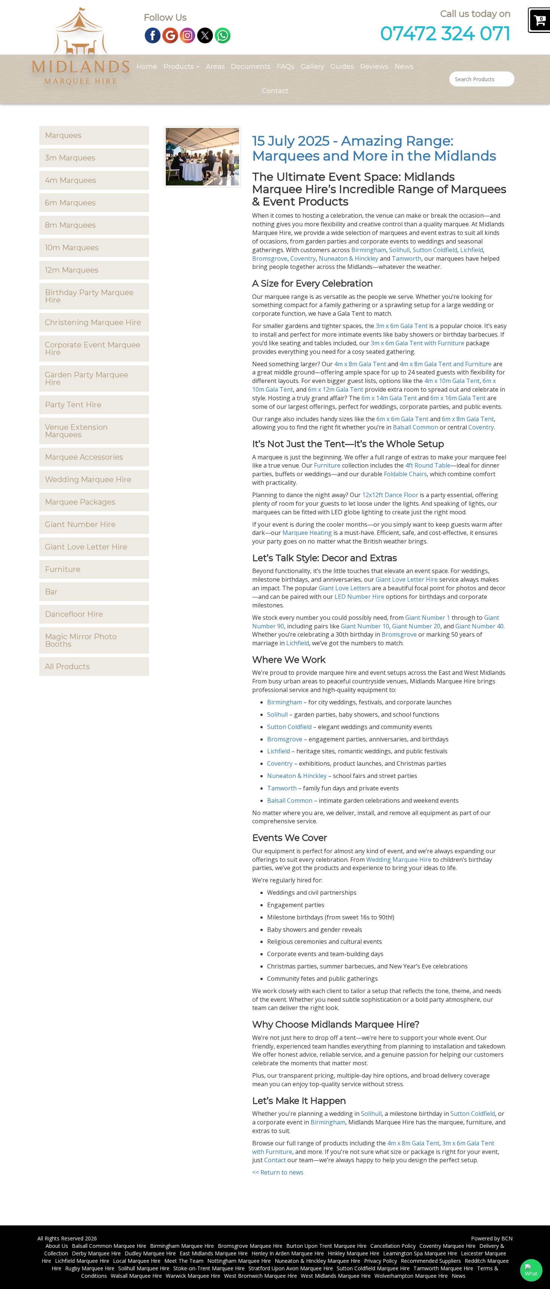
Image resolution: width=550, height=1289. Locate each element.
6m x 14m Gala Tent (389, 398)
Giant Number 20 (416, 626)
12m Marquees (71, 270)
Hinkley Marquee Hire (353, 1253)
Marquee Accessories (84, 457)
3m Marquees (70, 157)
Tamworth (406, 258)
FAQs (285, 66)
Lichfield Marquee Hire (82, 1260)
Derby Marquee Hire (96, 1253)
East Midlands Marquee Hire (214, 1253)
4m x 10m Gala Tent (452, 381)
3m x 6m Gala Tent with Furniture (417, 343)
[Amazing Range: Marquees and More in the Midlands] (202, 156)
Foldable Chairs (405, 474)
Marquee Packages (80, 501)
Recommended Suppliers (431, 1260)
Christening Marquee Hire (93, 322)
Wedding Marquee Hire (88, 479)
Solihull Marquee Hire (143, 1268)
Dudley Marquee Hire (150, 1253)
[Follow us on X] (205, 35)
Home (147, 66)
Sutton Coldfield (435, 250)
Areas (215, 66)
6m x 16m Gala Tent (458, 398)
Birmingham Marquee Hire (182, 1245)
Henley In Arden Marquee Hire (287, 1253)
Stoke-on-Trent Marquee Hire (209, 1268)
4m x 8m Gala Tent (360, 364)
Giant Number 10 (365, 626)
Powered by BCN (492, 1238)
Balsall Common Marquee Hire (109, 1245)
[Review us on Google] (170, 35)
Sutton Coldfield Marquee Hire (373, 1268)
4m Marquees (70, 180)
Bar (51, 591)
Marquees (63, 135)
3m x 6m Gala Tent (402, 326)
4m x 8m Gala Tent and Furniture (446, 364)
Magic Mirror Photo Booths (81, 640)
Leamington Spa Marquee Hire (420, 1253)
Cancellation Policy (393, 1245)
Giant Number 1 (427, 617)
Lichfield (471, 250)
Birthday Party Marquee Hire (89, 296)
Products (180, 66)
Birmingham (368, 250)
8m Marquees (70, 225)
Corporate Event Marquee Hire (92, 348)
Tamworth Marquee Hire (443, 1268)
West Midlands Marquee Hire (336, 1275)
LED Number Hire (359, 597)
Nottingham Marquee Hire (239, 1260)
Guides (342, 66)
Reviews (374, 66)
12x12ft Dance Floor (390, 495)
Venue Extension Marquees (76, 431)
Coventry (303, 258)
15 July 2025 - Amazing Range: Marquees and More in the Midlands (374, 148)
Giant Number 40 (479, 626)
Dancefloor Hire (74, 614)
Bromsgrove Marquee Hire (250, 1245)
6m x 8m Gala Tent (468, 419)
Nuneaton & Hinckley (348, 258)
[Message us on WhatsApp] (222, 35)
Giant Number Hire (80, 524)
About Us (57, 1245)
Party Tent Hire (73, 404)
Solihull (399, 250)
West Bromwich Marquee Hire (260, 1275)
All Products (67, 666)
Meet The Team (184, 1260)
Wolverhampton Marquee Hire (411, 1275)
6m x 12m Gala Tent (335, 389)
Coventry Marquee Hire (447, 1245)
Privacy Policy (380, 1260)
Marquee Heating (307, 533)
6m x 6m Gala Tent (402, 419)
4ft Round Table (427, 465)
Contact (275, 91)
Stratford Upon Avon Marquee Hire (290, 1268)
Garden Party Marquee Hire (86, 378)
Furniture (62, 569)
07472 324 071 (445, 33)
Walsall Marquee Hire (136, 1275)
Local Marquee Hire (137, 1260)
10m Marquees (72, 247)
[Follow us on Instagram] (187, 35)
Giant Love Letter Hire (86, 546)
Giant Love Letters (344, 588)
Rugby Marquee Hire (89, 1268)
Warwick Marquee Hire (193, 1275)
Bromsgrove (269, 258)
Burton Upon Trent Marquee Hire (326, 1245)
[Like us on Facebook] (153, 35)
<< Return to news (277, 1172)
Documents (251, 66)
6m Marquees (70, 202)
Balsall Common (415, 427)
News (404, 66)
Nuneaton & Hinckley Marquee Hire (317, 1260)
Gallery (312, 66)
